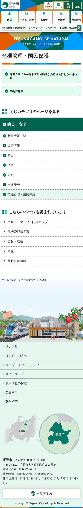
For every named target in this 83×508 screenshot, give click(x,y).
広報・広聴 (15, 241)
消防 (11, 165)
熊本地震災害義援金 (13, 27)
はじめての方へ (16, 355)
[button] (68, 5)
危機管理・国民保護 (21, 194)
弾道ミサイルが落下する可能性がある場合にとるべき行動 (43, 76)
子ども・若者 (27, 19)
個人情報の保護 (16, 383)
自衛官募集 (16, 91)
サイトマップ (14, 374)
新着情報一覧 (17, 136)
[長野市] (10, 4)
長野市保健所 (17, 261)
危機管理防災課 (18, 231)
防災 (11, 155)
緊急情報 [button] (48, 7)
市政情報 (76, 19)
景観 (11, 251)
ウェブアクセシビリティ (22, 365)
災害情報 (14, 145)
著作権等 (11, 401)
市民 (9, 19)
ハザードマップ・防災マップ (28, 222)
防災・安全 (17, 124)
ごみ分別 (51, 27)
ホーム (5, 279)
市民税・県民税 (68, 27)
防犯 (11, 175)
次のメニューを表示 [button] (79, 28)
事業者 (61, 19)
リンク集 (11, 346)
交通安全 (14, 184)
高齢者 (44, 19)
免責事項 (11, 392)
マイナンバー (35, 27)
